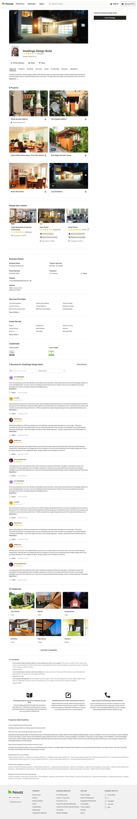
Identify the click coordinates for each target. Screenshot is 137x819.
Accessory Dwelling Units (83, 776)
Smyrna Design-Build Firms (40, 759)
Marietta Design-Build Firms (101, 757)
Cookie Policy (36, 807)
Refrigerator (25, 679)
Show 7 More (13, 334)
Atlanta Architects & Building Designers (20, 767)
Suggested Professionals (88, 801)
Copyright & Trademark (39, 813)
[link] (13, 389)
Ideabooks (73, 69)
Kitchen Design (69, 776)
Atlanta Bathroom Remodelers (25, 769)
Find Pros (20, 4)
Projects (21, 69)
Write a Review (82, 364)
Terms (34, 804)
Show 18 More (13, 312)
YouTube (110, 804)
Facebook (111, 801)
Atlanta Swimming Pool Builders (101, 769)
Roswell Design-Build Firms (120, 757)
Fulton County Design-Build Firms (81, 757)
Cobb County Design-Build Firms (36, 757)
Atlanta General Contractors (60, 767)
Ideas (41, 4)
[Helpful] (10, 393)
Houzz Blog (111, 795)
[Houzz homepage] (8, 3)
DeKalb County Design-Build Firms (59, 757)
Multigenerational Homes (31, 778)
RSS (109, 807)
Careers (34, 798)
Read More (12, 79)
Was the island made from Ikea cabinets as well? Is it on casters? (41, 663)
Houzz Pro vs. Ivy (61, 801)
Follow (85, 273)
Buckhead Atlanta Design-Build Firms (82, 759)
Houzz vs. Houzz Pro (62, 798)
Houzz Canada (85, 795)
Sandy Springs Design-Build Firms (19, 759)
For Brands (59, 810)
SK (11, 441)
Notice (40, 801)
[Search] (50, 4)
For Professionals (61, 795)
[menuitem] (20, 3)
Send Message (110, 18)
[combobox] (77, 4)
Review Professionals (87, 798)
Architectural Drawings (115, 776)
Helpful (14, 392)
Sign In (83, 813)
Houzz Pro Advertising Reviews (66, 804)
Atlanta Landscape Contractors (80, 769)
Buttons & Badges (62, 813)
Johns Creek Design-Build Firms (60, 759)
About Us (12, 69)
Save (43, 63)
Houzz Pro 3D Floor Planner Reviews (67, 807)
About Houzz (36, 795)
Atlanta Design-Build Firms (16, 757)
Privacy (34, 801)
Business (30, 69)
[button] (48, 351)
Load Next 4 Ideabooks (48, 650)
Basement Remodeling (99, 776)
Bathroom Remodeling (56, 776)
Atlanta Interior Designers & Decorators (97, 767)
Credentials (55, 69)
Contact (83, 810)
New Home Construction (29, 776)
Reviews (65, 69)
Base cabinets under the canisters (32, 672)
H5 (11, 378)
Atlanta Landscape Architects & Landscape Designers (52, 769)
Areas (46, 69)
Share (33, 63)
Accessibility (84, 804)
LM (11, 399)
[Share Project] (45, 119)
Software (31, 4)
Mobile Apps (36, 810)
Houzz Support (85, 807)
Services (39, 69)
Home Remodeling (14, 776)
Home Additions (43, 776)
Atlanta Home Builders (77, 767)
